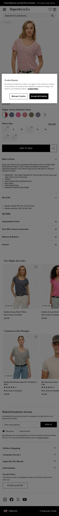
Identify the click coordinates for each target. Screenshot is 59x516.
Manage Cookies (19, 96)
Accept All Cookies (39, 96)
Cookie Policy (33, 89)
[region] (30, 88)
